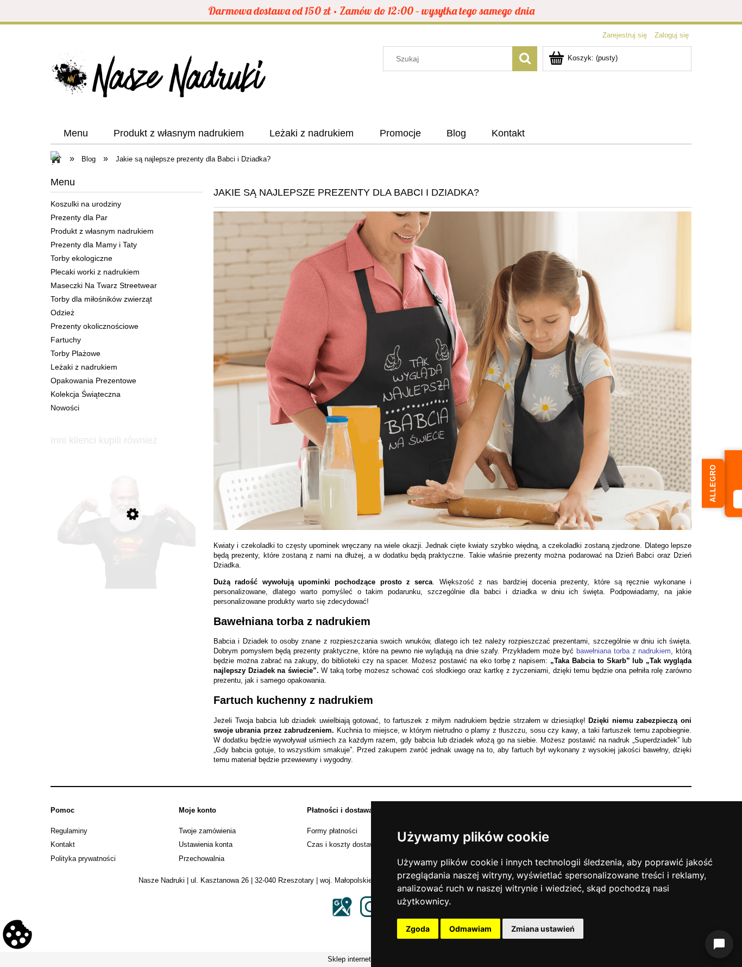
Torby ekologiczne (81, 258)
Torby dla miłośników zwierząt (101, 299)
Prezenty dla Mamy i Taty (94, 244)
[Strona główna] (159, 78)
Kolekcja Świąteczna (86, 394)
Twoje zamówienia (207, 831)
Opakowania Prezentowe (93, 380)
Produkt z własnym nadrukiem (102, 231)
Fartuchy (66, 339)
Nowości (65, 407)
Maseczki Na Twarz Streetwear (104, 285)
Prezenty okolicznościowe (95, 326)
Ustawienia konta (205, 844)
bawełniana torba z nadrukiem (623, 651)
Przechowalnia (201, 858)
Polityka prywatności (83, 858)
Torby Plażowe (75, 353)
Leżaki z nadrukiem (84, 367)
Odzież (62, 312)
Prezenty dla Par (79, 217)
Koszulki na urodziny (86, 203)
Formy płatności (332, 831)
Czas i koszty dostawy (343, 844)
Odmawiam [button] (470, 928)
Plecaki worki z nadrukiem (95, 271)
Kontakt (63, 844)
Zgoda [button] (418, 928)
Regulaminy (69, 831)
